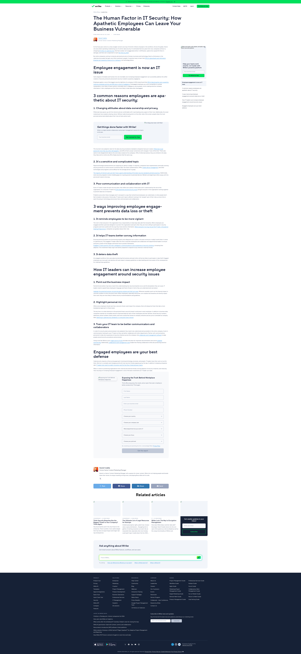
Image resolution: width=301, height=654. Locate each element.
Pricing (138, 6)
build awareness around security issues (126, 189)
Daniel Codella (102, 38)
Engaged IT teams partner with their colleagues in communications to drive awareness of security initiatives (123, 245)
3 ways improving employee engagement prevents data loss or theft (193, 95)
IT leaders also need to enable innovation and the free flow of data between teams (119, 365)
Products (107, 6)
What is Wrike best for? (141, 563)
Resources (128, 6)
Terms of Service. (156, 651)
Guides (172, 578)
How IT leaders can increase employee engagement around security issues (193, 101)
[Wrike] (96, 6)
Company (153, 578)
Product (96, 578)
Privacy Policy (156, 446)
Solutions (117, 6)
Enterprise (147, 6)
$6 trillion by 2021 (124, 53)
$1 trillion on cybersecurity (106, 51)
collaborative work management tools (119, 342)
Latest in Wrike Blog (100, 613)
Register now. (169, 1)
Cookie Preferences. (166, 651)
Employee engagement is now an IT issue (192, 83)
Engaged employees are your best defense (191, 107)
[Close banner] (174, 2)
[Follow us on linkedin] (132, 644)
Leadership (104, 12)
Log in (192, 6)
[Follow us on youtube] (135, 644)
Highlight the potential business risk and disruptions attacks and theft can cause (115, 291)
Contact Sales (176, 6)
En (186, 6)
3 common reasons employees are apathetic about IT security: (191, 89)
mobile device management (150, 167)
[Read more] (107, 518)
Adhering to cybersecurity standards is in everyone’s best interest (114, 317)
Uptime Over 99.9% (187, 645)
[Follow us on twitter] (125, 644)
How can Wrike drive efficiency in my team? (119, 563)
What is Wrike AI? (155, 563)
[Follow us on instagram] (139, 644)
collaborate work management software (150, 335)
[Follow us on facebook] (128, 644)
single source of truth (117, 340)
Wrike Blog (96, 12)
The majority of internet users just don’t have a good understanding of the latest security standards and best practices (126, 173)
